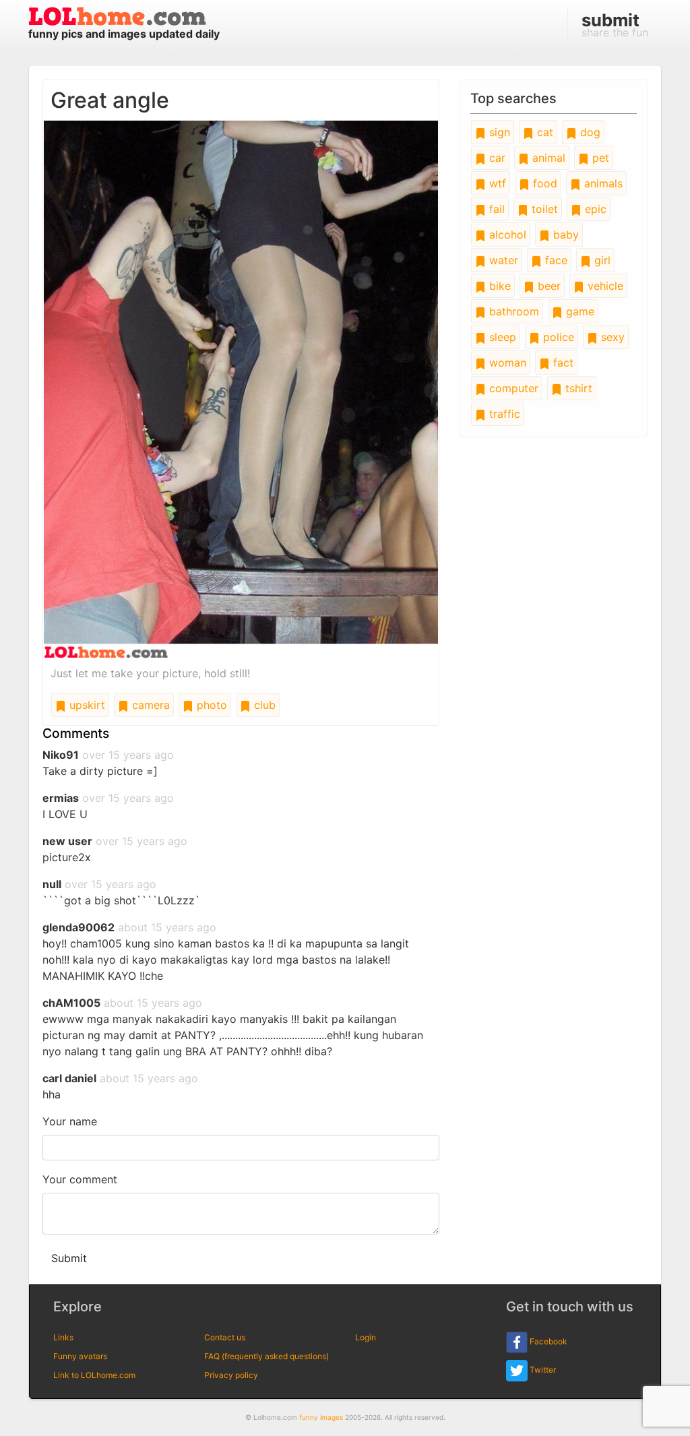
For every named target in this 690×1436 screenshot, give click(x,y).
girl (600, 260)
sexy (611, 337)
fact (561, 362)
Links (63, 1337)
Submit (69, 1258)
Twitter (542, 1370)
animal (547, 157)
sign (498, 132)
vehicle (603, 285)
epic (594, 209)
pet (599, 157)
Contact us (224, 1337)
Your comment (79, 1179)
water (502, 260)
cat (543, 132)
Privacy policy (231, 1375)
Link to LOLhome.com (94, 1375)
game (578, 311)
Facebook (547, 1341)
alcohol (506, 234)
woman (506, 362)
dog (588, 132)
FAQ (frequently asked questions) (266, 1356)
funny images (321, 1417)
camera (149, 705)
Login (365, 1337)
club (263, 705)
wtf (496, 183)
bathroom (512, 311)
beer (547, 285)
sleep (501, 337)
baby (564, 234)
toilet (543, 209)
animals (602, 183)
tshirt (577, 388)
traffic (503, 413)
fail (495, 209)
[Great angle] (241, 388)
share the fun (615, 24)
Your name (69, 1121)
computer (512, 388)
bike (498, 285)
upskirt (85, 705)
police (557, 337)
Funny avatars (80, 1356)
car (495, 157)
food (543, 183)
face (554, 260)
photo (210, 705)
